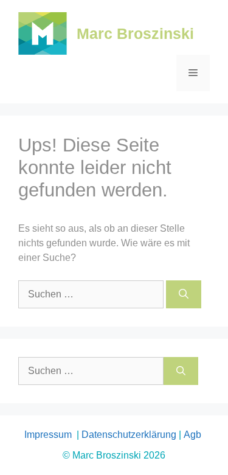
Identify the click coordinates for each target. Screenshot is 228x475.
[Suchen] (183, 294)
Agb (194, 434)
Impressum (49, 434)
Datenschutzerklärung (128, 434)
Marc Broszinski (135, 33)
